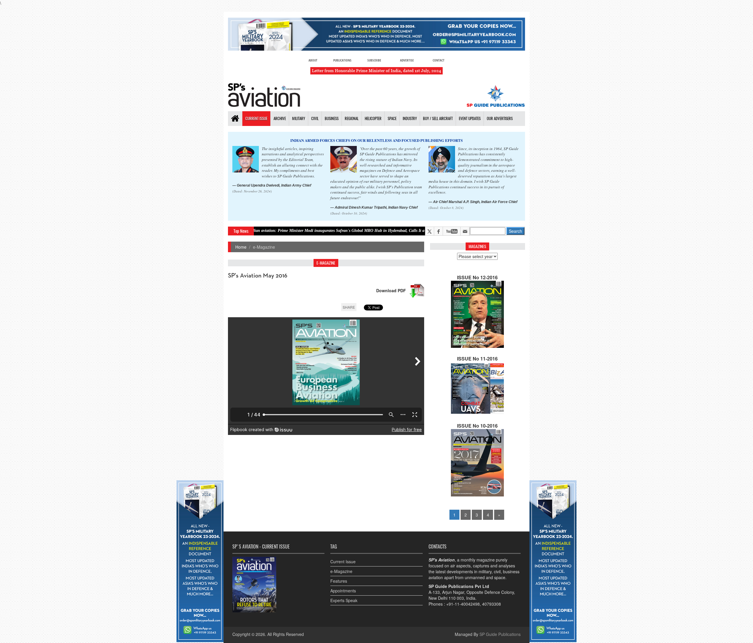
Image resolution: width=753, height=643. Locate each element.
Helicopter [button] (373, 118)
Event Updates (470, 118)
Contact (438, 60)
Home (240, 247)
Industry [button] (410, 118)
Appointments (343, 591)
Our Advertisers (500, 118)
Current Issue (256, 118)
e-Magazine (341, 571)
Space (392, 118)
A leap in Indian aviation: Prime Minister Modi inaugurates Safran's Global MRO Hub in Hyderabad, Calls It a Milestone (294, 230)
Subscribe (374, 60)
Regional (352, 118)
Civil (315, 118)
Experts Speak (343, 600)
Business (332, 118)
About (313, 60)
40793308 (491, 604)
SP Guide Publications (500, 634)
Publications (342, 60)
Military (298, 118)
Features (338, 581)
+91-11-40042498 (463, 604)
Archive (280, 118)
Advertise (407, 60)
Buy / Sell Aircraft (438, 118)
